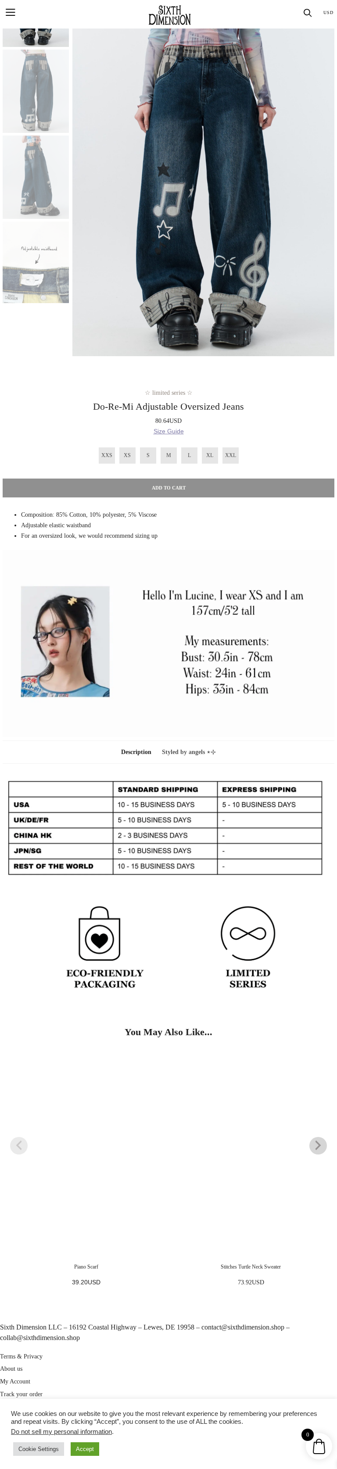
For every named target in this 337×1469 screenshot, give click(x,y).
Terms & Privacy (21, 1356)
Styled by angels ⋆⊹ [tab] (189, 752)
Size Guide (169, 431)
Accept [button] (85, 1449)
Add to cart (169, 487)
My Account (15, 1381)
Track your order (21, 1394)
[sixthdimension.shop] (170, 14)
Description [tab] (136, 752)
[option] (203, 192)
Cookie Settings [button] (38, 1449)
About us (11, 1368)
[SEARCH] (307, 13)
